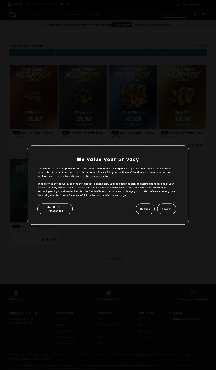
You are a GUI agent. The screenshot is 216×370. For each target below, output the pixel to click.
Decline (145, 208)
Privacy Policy (105, 172)
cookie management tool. (96, 175)
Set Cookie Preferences (55, 208)
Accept (167, 208)
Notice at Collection (130, 172)
